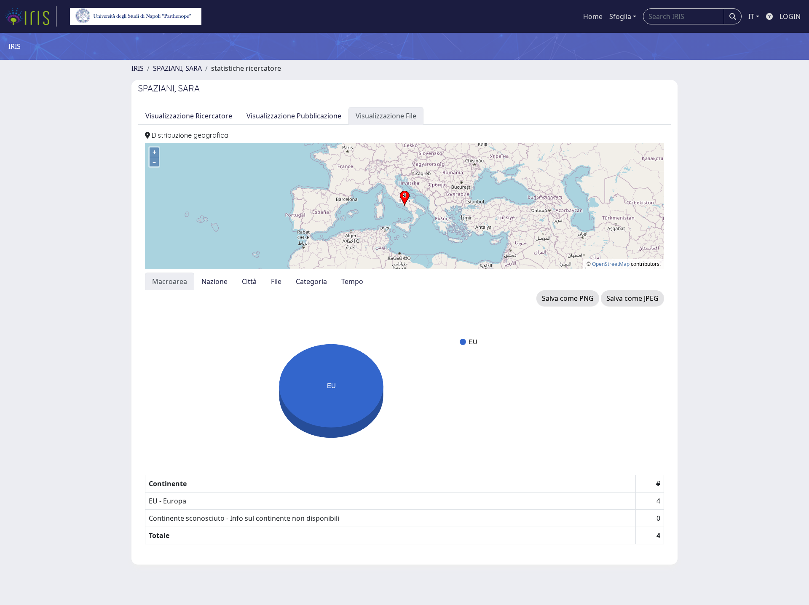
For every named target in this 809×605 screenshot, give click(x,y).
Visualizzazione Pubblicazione (293, 115)
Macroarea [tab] (169, 281)
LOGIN (790, 16)
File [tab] (276, 281)
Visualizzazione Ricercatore (188, 115)
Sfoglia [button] (620, 16)
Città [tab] (249, 281)
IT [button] (751, 16)
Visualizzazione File (386, 115)
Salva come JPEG (632, 298)
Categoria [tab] (311, 281)
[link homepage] (30, 16)
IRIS (137, 68)
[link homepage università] (135, 16)
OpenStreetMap (611, 264)
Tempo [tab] (352, 281)
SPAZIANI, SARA (177, 68)
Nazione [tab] (214, 281)
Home (593, 16)
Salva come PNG (568, 298)
